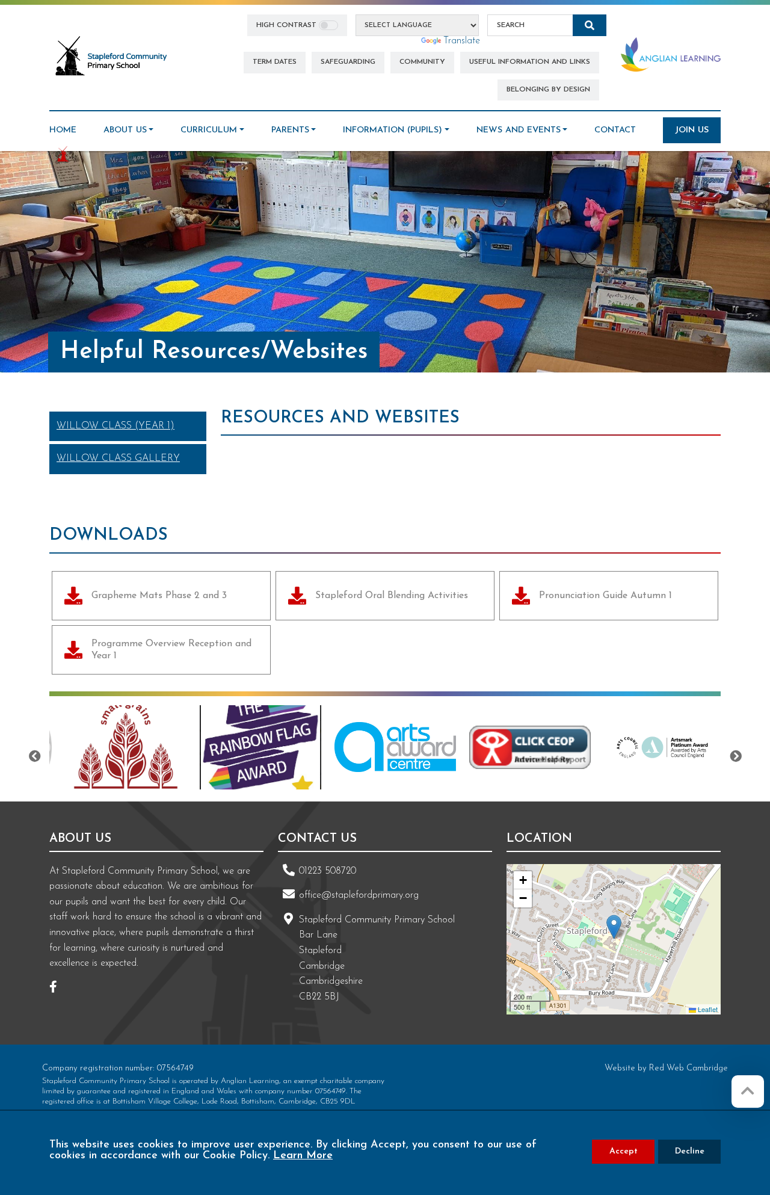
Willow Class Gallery (118, 458)
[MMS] (664, 747)
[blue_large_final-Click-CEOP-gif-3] (395, 747)
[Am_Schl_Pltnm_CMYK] (530, 747)
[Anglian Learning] (671, 54)
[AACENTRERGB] (260, 747)
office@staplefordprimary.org (359, 895)
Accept (623, 1151)
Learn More (303, 1155)
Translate (461, 41)
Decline (689, 1151)
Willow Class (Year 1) (115, 426)
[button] (613, 927)
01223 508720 (327, 871)
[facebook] (57, 988)
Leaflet (707, 1009)
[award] (125, 747)
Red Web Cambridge (688, 1068)
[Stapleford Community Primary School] (111, 56)
